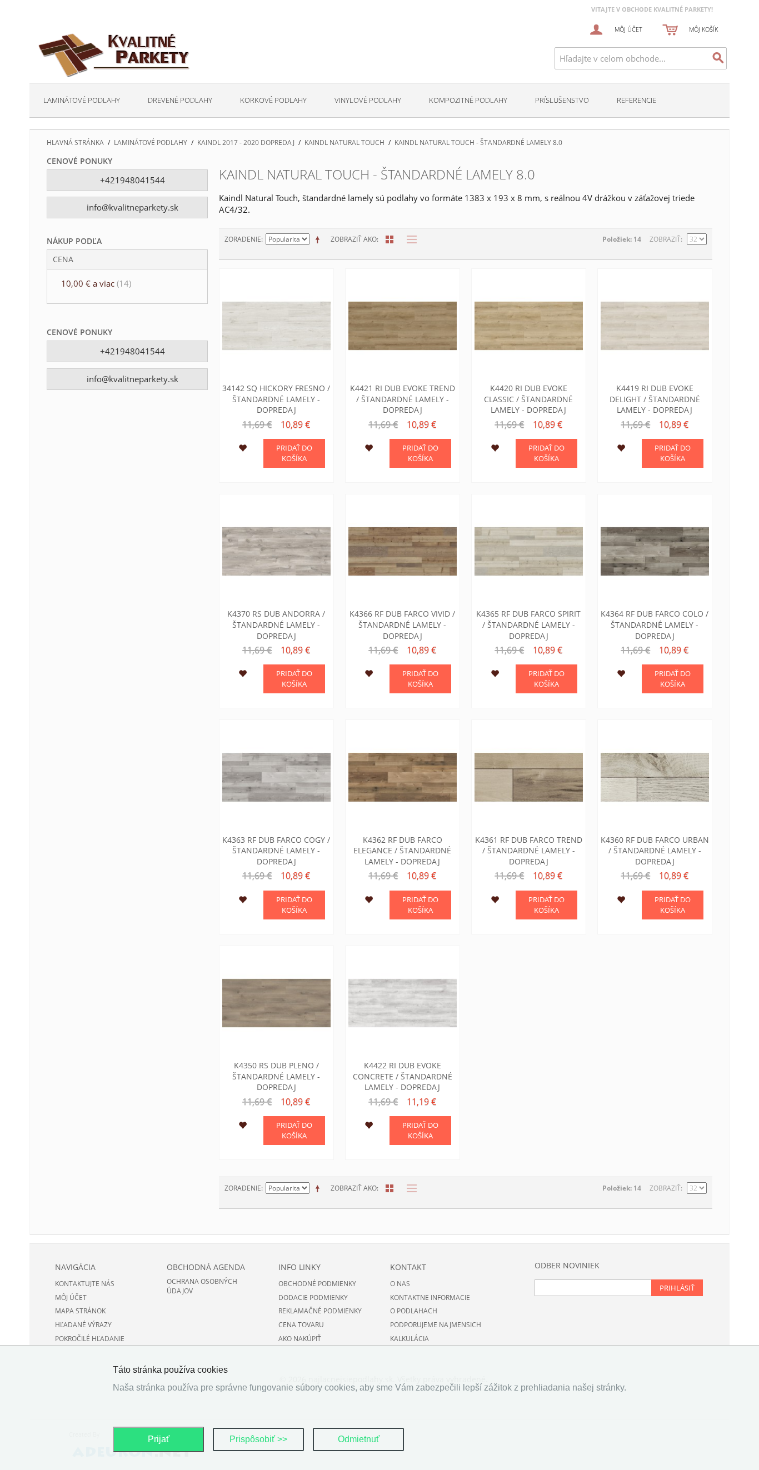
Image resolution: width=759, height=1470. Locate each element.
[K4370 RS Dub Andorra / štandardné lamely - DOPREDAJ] (276, 551)
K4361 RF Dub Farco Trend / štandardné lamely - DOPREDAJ (528, 850)
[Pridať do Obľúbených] (242, 449)
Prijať (158, 1439)
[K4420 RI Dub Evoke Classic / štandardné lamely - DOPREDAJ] (529, 326)
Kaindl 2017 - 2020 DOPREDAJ (245, 142)
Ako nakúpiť (299, 1338)
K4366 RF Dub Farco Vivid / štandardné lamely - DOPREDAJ (402, 624)
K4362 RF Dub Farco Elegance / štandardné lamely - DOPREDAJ (402, 850)
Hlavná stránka (75, 142)
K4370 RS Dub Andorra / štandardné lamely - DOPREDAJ (276, 624)
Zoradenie (242, 239)
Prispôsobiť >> (258, 1439)
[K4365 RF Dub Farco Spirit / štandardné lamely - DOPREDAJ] (529, 551)
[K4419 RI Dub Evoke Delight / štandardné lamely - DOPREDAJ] (655, 326)
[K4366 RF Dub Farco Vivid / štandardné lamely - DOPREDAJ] (402, 551)
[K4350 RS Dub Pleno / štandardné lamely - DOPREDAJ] (276, 1003)
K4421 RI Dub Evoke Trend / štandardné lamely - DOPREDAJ (402, 399)
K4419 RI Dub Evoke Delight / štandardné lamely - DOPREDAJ (655, 399)
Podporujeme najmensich (435, 1324)
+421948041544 (131, 180)
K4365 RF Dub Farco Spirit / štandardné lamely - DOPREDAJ (528, 624)
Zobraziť (665, 239)
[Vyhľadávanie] (718, 58)
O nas (400, 1283)
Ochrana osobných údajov (202, 1286)
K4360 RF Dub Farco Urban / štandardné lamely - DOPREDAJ (655, 850)
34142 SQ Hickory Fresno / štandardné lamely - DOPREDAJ (276, 399)
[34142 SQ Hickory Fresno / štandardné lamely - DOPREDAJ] (276, 326)
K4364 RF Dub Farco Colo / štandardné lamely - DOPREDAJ (654, 624)
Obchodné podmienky (317, 1283)
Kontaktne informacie (430, 1297)
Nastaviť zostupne (319, 239)
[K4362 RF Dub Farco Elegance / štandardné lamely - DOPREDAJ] (402, 777)
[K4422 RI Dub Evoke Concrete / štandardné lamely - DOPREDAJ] (402, 1003)
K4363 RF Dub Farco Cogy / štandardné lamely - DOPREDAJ (276, 850)
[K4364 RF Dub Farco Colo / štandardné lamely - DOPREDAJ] (655, 551)
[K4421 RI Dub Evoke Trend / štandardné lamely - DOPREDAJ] (402, 326)
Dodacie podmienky (313, 1297)
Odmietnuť (358, 1439)
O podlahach (413, 1311)
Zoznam (409, 239)
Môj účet (71, 1297)
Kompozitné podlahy (468, 100)
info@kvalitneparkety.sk (131, 207)
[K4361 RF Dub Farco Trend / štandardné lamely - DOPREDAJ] (529, 777)
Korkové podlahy (273, 100)
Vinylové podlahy (367, 100)
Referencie (636, 100)
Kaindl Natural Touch (344, 142)
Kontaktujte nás (84, 1283)
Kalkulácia (409, 1338)
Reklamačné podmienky (320, 1311)
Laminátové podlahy (81, 100)
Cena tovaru (301, 1324)
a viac (96, 283)
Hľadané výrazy (83, 1324)
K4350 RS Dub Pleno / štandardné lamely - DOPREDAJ (276, 1076)
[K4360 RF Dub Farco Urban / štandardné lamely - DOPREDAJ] (655, 777)
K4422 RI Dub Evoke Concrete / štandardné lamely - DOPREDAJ (402, 1076)
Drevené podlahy (180, 100)
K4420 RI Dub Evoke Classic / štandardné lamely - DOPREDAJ (528, 399)
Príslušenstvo (562, 100)
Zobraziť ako (354, 239)
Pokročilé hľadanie (89, 1338)
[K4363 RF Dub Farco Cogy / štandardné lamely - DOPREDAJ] (276, 777)
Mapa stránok (80, 1311)
